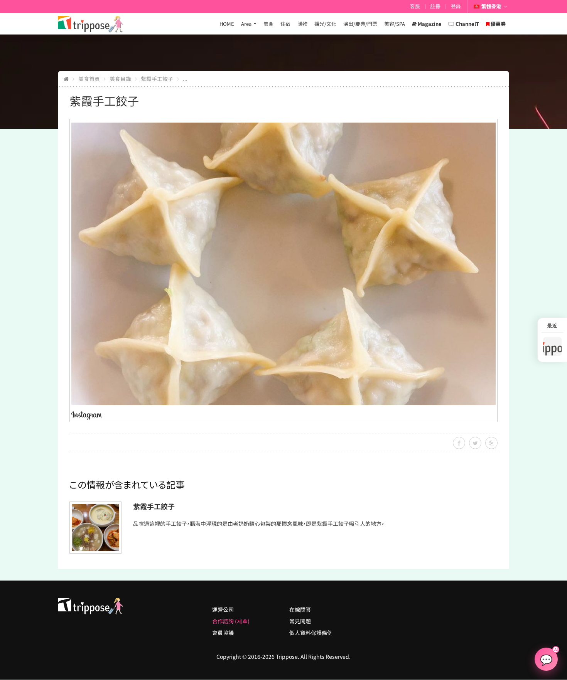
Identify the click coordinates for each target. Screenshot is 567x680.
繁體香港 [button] (491, 6)
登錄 (456, 6)
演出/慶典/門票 (360, 23)
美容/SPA (394, 23)
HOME (226, 23)
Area (246, 23)
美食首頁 (89, 78)
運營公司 (223, 609)
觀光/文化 (325, 23)
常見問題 (300, 621)
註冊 (435, 6)
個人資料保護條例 (310, 632)
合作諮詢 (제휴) (231, 621)
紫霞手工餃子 (157, 78)
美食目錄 (120, 78)
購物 (302, 23)
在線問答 (300, 609)
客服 (415, 6)
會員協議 (223, 632)
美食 (268, 23)
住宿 (285, 23)
